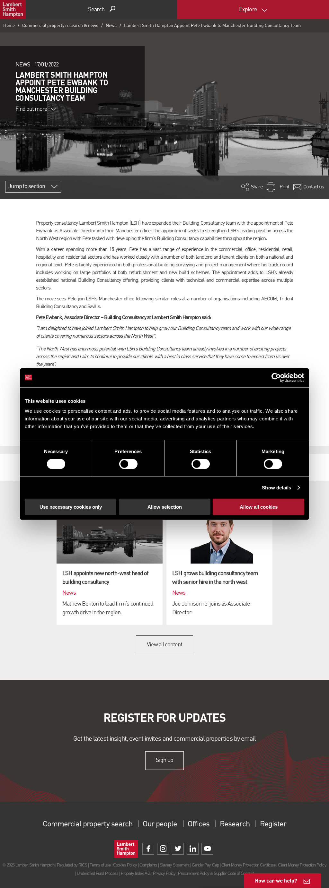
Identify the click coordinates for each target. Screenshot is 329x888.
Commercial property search (87, 824)
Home (9, 25)
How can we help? (276, 880)
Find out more (31, 109)
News (111, 25)
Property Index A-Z (135, 873)
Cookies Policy (125, 865)
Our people (160, 824)
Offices (198, 824)
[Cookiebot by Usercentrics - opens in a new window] (276, 377)
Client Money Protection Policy (302, 865)
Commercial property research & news (60, 25)
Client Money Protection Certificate (248, 865)
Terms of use (100, 865)
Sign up (164, 760)
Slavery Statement (174, 865)
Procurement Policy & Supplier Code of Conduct (216, 873)
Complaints (148, 865)
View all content (164, 645)
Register (273, 824)
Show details (276, 487)
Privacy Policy (164, 873)
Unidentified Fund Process (97, 873)
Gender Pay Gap (205, 865)
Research (234, 824)
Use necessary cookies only (71, 507)
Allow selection (164, 507)
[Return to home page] (13, 9)
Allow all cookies (259, 507)
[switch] (128, 464)
